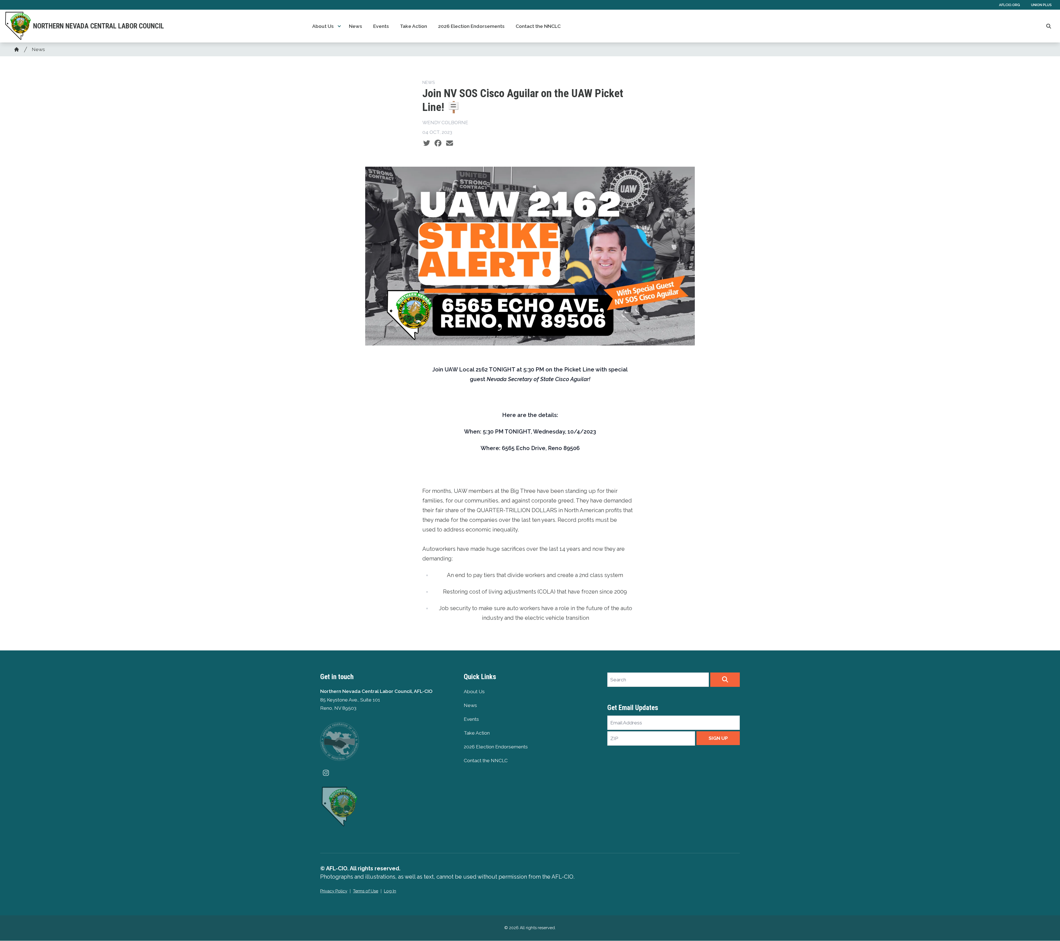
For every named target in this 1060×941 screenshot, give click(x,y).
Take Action (413, 26)
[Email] (449, 143)
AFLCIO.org (1009, 5)
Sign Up (718, 738)
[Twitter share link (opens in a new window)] (426, 143)
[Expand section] (339, 26)
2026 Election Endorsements (471, 26)
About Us (323, 26)
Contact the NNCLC (538, 26)
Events (381, 26)
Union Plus (1041, 5)
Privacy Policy (333, 891)
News (355, 26)
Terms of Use (365, 891)
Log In (390, 891)
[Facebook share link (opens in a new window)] (438, 143)
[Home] (16, 49)
